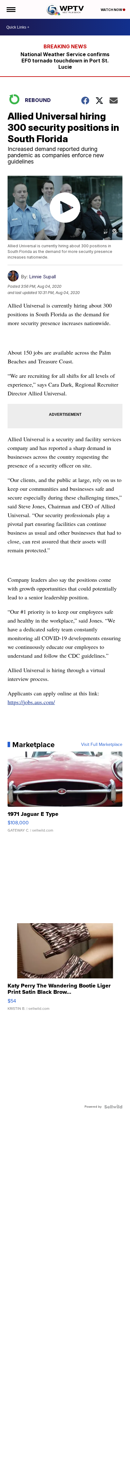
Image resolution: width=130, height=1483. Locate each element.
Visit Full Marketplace (101, 744)
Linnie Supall (42, 277)
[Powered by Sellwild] (113, 1107)
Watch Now (112, 10)
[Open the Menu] (10, 9)
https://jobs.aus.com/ (31, 702)
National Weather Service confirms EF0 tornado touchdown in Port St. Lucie (65, 60)
